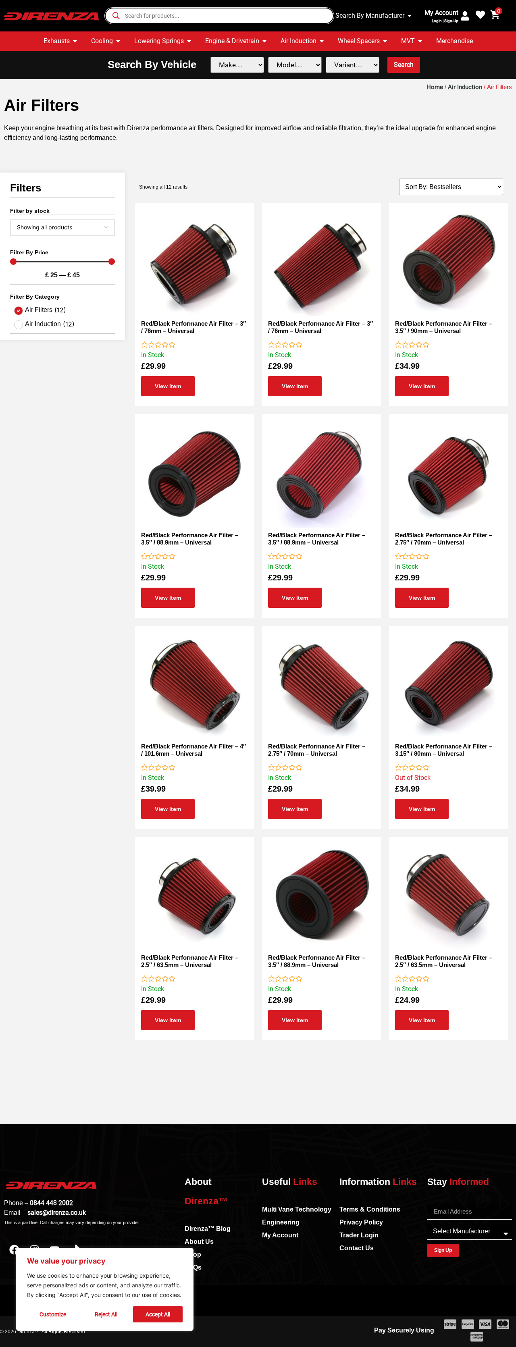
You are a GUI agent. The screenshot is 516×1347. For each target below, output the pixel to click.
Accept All (158, 1314)
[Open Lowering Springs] (189, 41)
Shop (193, 1254)
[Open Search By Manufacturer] (409, 16)
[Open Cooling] (118, 41)
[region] (105, 1289)
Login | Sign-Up (445, 21)
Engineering (281, 1222)
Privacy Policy (361, 1222)
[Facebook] (14, 1249)
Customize (53, 1314)
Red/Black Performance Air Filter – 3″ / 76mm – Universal (193, 327)
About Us (199, 1241)
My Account (441, 13)
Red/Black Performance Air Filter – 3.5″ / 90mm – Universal (443, 327)
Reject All (106, 1314)
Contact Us (356, 1248)
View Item (168, 386)
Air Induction (465, 87)
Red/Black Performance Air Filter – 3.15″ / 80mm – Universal (443, 750)
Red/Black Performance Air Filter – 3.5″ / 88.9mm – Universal (189, 539)
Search (404, 65)
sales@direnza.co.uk (56, 1212)
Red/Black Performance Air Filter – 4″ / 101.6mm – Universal (193, 750)
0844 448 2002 (51, 1203)
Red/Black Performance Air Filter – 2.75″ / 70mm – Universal (443, 539)
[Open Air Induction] (321, 41)
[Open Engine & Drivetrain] (264, 41)
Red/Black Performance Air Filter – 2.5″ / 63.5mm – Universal (189, 961)
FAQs (193, 1267)
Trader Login (359, 1235)
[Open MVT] (420, 41)
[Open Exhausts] (75, 41)
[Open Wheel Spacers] (385, 41)
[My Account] (465, 16)
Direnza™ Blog (208, 1228)
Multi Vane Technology (296, 1209)
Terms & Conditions (369, 1209)
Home (435, 87)
